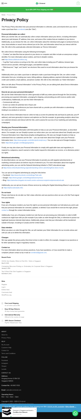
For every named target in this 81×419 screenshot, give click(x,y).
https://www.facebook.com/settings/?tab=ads (26, 175)
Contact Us (5, 350)
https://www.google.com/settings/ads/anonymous (26, 178)
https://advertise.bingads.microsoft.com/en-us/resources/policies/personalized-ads (35, 180)
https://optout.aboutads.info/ (13, 188)
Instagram (4, 363)
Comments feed (7, 292)
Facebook (4, 360)
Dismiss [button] (5, 409)
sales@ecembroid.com (13, 390)
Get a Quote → (70, 406)
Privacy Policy (6, 338)
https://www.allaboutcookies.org (16, 59)
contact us (5, 210)
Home (3, 15)
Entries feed (5, 289)
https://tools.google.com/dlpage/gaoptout (20, 143)
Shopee (3, 366)
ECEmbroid (21, 401)
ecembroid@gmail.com (38, 252)
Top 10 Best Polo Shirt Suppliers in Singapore (16, 271)
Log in (3, 287)
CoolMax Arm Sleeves (20, 412)
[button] (75, 413)
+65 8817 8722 (15, 385)
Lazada (3, 369)
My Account (5, 345)
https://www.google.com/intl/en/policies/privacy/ (30, 140)
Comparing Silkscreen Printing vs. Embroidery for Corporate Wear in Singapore (27, 266)
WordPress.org (6, 295)
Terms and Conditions (8, 353)
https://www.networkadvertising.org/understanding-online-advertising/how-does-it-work (33, 168)
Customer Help (6, 347)
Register (4, 284)
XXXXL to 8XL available (56, 406)
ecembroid (21, 29)
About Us (4, 335)
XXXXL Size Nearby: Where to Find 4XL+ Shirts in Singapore (21, 261)
